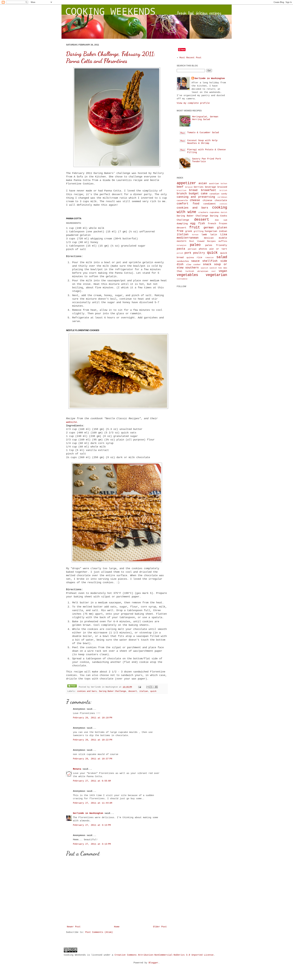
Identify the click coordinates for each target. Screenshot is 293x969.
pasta (181, 248)
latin (213, 234)
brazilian (181, 190)
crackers (203, 212)
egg (192, 223)
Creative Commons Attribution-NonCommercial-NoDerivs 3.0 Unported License (164, 955)
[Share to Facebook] (156, 686)
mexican (209, 238)
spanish (204, 268)
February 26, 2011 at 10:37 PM (92, 759)
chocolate (221, 200)
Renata (77, 769)
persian (192, 249)
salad (221, 257)
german (209, 227)
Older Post (160, 927)
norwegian (181, 245)
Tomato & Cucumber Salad (203, 132)
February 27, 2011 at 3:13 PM (92, 825)
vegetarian (216, 275)
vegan (223, 271)
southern (192, 267)
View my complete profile (193, 103)
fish (201, 223)
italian (143, 691)
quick (153, 691)
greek (188, 231)
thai (179, 271)
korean (195, 235)
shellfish (209, 261)
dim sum (221, 220)
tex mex (222, 268)
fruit (194, 227)
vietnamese (182, 279)
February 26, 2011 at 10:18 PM (92, 718)
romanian (209, 258)
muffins (223, 241)
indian (223, 231)
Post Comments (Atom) (99, 932)
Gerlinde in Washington (88, 813)
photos (203, 249)
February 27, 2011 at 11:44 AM (92, 803)
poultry (199, 252)
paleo (195, 245)
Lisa (223, 234)
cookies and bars (87, 691)
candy (224, 194)
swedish (213, 268)
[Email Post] (139, 687)
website (71, 422)
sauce (195, 261)
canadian (214, 194)
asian (203, 183)
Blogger (153, 963)
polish (180, 253)
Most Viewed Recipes (202, 241)
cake (204, 193)
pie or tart (218, 249)
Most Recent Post (190, 57)
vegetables (187, 275)
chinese (207, 200)
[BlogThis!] (150, 686)
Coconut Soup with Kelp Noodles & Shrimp (202, 142)
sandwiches (183, 261)
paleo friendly (216, 245)
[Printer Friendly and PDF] (72, 686)
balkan (224, 184)
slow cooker (193, 264)
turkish (189, 271)
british (223, 190)
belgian (189, 187)
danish (224, 212)
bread (193, 190)
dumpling (182, 223)
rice (199, 257)
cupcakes (214, 212)
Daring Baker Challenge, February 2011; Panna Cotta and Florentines (110, 57)
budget (194, 193)
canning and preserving (196, 196)
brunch (182, 193)
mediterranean (188, 237)
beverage (210, 187)
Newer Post (74, 927)
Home (116, 927)
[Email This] (147, 686)
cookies (223, 204)
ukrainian (202, 271)
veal (213, 271)
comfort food (188, 203)
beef (180, 186)
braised (222, 187)
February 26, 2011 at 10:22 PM (92, 740)
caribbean (222, 197)
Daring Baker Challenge (112, 691)
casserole (182, 200)
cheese (195, 200)
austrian (214, 183)
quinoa (190, 257)
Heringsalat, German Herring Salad (205, 118)
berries (198, 187)
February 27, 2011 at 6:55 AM (92, 781)
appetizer (186, 183)
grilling (198, 231)
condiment (209, 204)
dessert (132, 691)
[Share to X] (153, 686)
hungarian (211, 231)
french (212, 223)
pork (187, 252)
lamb (204, 234)
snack (207, 264)
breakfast (208, 190)
